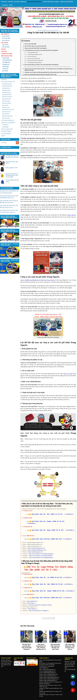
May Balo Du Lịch (6, 88)
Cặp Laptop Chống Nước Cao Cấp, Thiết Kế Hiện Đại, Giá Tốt (9, 197)
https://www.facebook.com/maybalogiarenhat (40, 555)
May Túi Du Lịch (6, 107)
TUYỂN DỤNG (5, 5)
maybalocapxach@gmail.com (49, 669)
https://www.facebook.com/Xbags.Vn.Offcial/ (40, 605)
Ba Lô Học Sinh (6, 38)
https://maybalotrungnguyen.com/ (36, 548)
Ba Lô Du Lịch (5, 40)
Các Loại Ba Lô (5, 34)
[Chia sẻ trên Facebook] (43, 618)
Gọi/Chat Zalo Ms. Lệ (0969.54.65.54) (47, 577)
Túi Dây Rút (5, 68)
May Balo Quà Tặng (6, 83)
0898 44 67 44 (28, 587)
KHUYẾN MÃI (5, 127)
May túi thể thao (6, 118)
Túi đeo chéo (5, 58)
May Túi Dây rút (5, 113)
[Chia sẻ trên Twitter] (45, 618)
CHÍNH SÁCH (5, 124)
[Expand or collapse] (74, 41)
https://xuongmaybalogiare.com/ (51, 674)
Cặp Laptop (5, 44)
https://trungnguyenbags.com (50, 680)
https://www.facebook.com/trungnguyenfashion (41, 557)
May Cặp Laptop (6, 101)
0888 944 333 (30, 535)
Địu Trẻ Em (5, 70)
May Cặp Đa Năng (6, 103)
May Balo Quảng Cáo (7, 86)
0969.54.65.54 (28, 574)
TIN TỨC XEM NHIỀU (6, 133)
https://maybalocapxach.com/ (35, 552)
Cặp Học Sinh (5, 47)
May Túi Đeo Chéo (6, 111)
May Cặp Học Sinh (6, 98)
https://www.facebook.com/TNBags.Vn (39, 610)
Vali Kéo (3, 49)
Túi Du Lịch (4, 51)
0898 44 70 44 (28, 581)
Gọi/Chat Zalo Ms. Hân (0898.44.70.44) (47, 584)
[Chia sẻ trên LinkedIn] (53, 618)
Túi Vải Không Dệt (7, 60)
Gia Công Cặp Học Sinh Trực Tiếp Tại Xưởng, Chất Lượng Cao (9, 211)
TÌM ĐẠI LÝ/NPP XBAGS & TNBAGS (51, 1)
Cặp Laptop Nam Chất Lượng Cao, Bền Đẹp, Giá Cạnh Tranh (9, 201)
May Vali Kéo (5, 105)
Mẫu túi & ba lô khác (6, 55)
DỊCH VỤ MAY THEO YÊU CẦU (34, 1)
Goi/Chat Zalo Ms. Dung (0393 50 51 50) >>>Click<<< (53, 530)
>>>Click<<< (67, 539)
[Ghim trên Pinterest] (51, 618)
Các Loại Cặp (4, 42)
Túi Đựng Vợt (5, 64)
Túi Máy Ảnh (5, 66)
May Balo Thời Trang (7, 96)
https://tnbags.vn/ (32, 608)
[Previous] (20, 641)
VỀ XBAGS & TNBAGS (6, 131)
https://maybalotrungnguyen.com (51, 678)
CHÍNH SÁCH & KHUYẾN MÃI (66, 1)
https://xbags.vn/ (31, 603)
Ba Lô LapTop (5, 36)
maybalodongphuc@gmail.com (49, 672)
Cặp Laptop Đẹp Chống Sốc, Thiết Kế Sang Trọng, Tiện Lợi (9, 206)
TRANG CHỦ (4, 1)
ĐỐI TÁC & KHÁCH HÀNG (7, 129)
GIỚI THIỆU (10, 1)
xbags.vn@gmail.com (32, 601)
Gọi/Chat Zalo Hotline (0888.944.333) (47, 539)
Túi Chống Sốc (6, 62)
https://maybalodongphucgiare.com (51, 677)
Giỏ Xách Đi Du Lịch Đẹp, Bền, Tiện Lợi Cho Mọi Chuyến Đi (9, 192)
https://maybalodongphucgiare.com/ (37, 550)
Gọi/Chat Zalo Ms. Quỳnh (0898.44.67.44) (48, 591)
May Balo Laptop (6, 90)
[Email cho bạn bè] (48, 618)
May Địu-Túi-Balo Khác (7, 116)
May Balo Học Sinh (6, 92)
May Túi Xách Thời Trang (8, 109)
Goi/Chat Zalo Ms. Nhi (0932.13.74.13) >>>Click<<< (53, 514)
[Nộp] (17, 142)
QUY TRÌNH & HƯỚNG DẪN (20, 1)
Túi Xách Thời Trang (6, 53)
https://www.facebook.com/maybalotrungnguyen (41, 553)
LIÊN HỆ (10, 5)
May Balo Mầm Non (6, 94)
